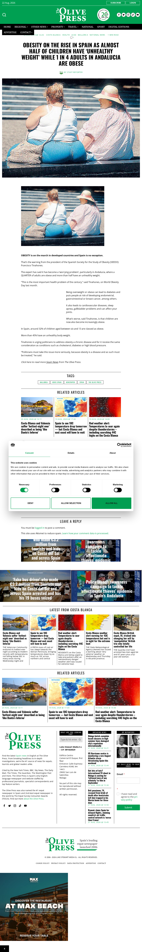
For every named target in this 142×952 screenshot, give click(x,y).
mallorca (44, 382)
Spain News (52, 362)
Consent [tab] (29, 453)
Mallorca (83, 35)
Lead (73, 35)
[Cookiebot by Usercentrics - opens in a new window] (119, 445)
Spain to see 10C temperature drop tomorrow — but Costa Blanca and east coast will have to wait (71, 428)
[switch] (55, 490)
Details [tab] (71, 453)
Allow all (112, 503)
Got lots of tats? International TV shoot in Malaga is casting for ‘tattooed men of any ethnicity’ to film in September (99, 776)
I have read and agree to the (129, 797)
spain (82, 382)
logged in (39, 527)
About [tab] (113, 453)
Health (66, 35)
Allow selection (71, 503)
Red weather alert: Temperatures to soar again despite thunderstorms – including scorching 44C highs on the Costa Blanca (104, 429)
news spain (56, 382)
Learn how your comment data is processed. (85, 533)
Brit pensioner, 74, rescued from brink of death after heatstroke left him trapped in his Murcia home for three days (98, 796)
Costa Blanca (53, 35)
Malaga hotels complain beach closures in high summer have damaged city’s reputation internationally (98, 741)
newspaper (70, 382)
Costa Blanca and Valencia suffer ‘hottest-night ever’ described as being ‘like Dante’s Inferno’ (35, 428)
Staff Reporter (75, 72)
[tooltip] (119, 15)
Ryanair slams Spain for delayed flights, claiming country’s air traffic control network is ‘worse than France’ (99, 815)
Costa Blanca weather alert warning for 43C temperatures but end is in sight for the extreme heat (98, 638)
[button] (80, 739)
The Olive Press (95, 382)
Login (133, 2)
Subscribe (116, 2)
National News (97, 35)
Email (121, 774)
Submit (128, 807)
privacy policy (129, 798)
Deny (30, 503)
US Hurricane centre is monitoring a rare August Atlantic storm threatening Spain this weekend (99, 758)
